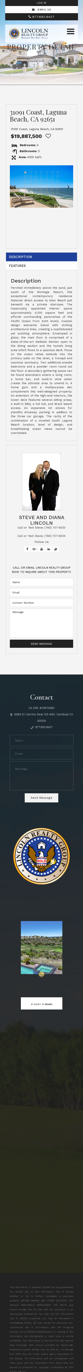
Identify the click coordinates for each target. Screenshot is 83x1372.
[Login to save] (47, 136)
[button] (14, 186)
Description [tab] (20, 257)
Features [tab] (17, 266)
